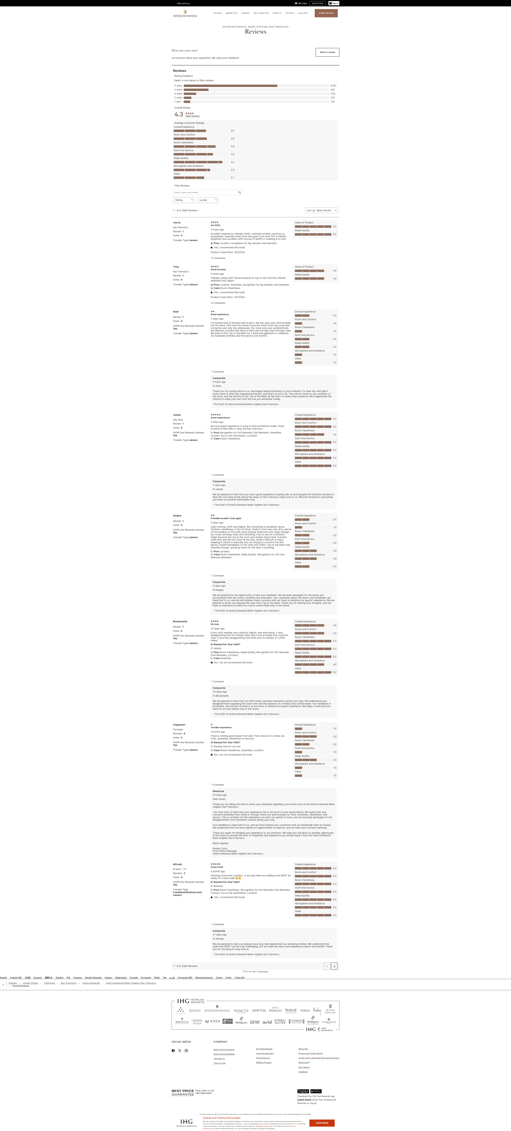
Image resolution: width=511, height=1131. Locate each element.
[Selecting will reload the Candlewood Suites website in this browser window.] (329, 1021)
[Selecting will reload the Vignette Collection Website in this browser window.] (241, 1010)
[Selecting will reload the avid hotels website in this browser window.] (267, 1021)
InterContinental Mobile (224, 1054)
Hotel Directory (263, 1058)
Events (277, 13)
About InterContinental (224, 1049)
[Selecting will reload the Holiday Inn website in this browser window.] (241, 1021)
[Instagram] (186, 1050)
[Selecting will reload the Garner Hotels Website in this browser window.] (255, 1021)
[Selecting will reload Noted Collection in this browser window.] (290, 1010)
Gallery (303, 13)
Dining (246, 13)
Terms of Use (220, 1063)
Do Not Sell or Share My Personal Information (319, 1058)
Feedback (303, 1072)
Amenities (232, 13)
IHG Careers (304, 1067)
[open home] (4, 985)
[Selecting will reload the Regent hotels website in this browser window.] (195, 1010)
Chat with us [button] (183, 3)
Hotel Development (265, 1053)
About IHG (303, 1049)
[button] (333, 3)
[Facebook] (174, 1050)
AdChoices (303, 1062)
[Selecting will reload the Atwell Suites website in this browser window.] (280, 1021)
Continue (322, 1123)
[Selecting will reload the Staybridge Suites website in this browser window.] (296, 1021)
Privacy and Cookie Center (311, 1053)
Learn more (304, 1099)
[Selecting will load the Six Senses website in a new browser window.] (181, 1010)
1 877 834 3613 (203, 1093)
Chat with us (219, 1058)
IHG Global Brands (264, 1049)
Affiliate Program (263, 1062)
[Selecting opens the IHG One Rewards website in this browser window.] (319, 1029)
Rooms (218, 13)
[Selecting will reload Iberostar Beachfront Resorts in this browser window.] (182, 1021)
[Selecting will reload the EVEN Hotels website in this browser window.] (212, 1021)
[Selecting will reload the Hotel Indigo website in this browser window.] (275, 1010)
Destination (261, 13)
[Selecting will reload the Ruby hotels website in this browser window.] (317, 1010)
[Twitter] (179, 1050)
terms (295, 1123)
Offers (290, 13)
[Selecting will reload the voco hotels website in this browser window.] (305, 1010)
